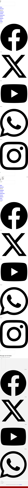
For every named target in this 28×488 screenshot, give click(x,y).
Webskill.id (20, 484)
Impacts (3, 179)
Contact (2, 483)
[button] (0, 0)
